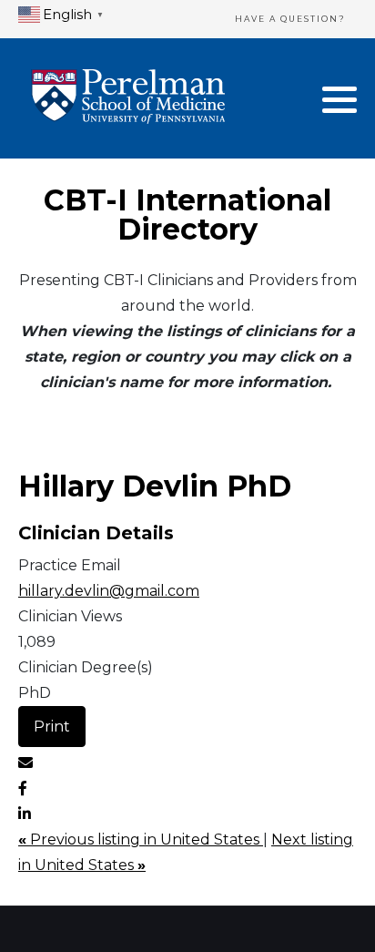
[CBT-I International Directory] (128, 98)
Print (52, 726)
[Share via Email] (25, 763)
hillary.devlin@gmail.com (108, 590)
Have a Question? (290, 19)
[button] (339, 99)
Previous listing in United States (140, 839)
